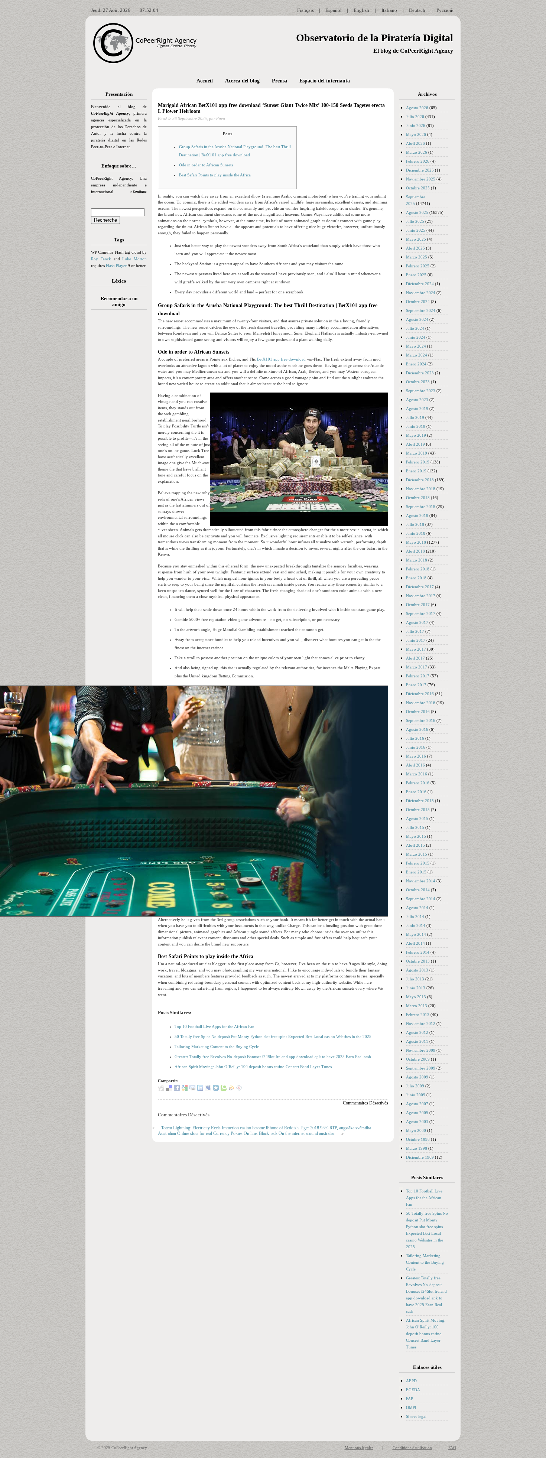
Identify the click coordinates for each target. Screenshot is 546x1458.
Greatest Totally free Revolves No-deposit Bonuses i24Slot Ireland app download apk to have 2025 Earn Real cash (273, 1056)
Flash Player (116, 265)
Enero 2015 (416, 872)
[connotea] (239, 1089)
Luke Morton (134, 259)
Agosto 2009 (417, 1077)
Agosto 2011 (417, 1041)
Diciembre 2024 (420, 283)
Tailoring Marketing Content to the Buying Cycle (217, 1046)
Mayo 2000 (416, 1130)
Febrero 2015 (417, 863)
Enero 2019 (416, 471)
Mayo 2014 (416, 934)
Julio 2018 (415, 524)
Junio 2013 (415, 988)
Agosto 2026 (417, 107)
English (361, 10)
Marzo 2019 (416, 453)
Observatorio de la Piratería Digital (374, 37)
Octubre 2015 (418, 809)
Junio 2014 (415, 925)
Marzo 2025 (416, 257)
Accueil (204, 81)
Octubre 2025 (418, 188)
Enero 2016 (416, 792)
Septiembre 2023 (420, 390)
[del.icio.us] (169, 1089)
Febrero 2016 (417, 783)
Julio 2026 (415, 116)
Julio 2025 (415, 221)
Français (305, 10)
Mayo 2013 (416, 997)
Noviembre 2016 (420, 702)
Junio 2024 (415, 337)
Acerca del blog (242, 81)
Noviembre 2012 (420, 1023)
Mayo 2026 (416, 134)
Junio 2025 (415, 230)
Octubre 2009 (418, 1059)
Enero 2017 (416, 685)
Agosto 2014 (417, 907)
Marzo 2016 (416, 774)
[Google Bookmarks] (185, 1089)
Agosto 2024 (417, 319)
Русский (445, 10)
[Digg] (161, 1089)
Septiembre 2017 (420, 613)
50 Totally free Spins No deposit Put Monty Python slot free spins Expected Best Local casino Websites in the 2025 (273, 1036)
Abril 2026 (415, 143)
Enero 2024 (416, 364)
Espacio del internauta (324, 81)
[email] (192, 1089)
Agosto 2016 (417, 729)
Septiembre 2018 (420, 506)
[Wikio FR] (231, 1089)
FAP (409, 1398)
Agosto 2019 (417, 408)
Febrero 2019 (417, 462)
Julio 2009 (415, 1086)
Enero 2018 (416, 578)
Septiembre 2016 (420, 720)
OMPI (411, 1407)
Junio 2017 (415, 640)
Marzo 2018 (416, 560)
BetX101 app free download (281, 359)
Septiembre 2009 (420, 1068)
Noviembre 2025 (420, 179)
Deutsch (417, 10)
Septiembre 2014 (420, 898)
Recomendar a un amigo (119, 301)
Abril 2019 (415, 444)
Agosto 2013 (417, 970)
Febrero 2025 (417, 266)
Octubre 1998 (418, 1139)
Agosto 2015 (417, 818)
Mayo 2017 (416, 649)
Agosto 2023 (417, 399)
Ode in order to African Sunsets (206, 165)
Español (333, 10)
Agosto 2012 (417, 1032)
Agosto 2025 (417, 212)
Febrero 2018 (417, 569)
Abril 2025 (415, 248)
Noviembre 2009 (420, 1050)
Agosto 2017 (417, 622)
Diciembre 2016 (420, 693)
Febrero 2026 (417, 161)
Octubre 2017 (418, 604)
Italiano (389, 10)
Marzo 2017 (416, 667)
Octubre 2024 (418, 301)
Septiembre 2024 (420, 310)
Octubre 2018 (418, 497)
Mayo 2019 (416, 435)
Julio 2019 (415, 417)
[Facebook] (177, 1089)
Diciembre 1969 (420, 1157)
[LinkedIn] (200, 1089)
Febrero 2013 (417, 1014)
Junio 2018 (415, 533)
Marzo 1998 (416, 1148)
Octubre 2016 (418, 711)
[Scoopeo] (216, 1089)
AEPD (411, 1381)
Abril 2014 (415, 943)
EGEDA (413, 1389)
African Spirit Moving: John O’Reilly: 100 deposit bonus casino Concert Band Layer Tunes (253, 1066)
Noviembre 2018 (420, 488)
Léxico (119, 281)
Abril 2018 (415, 551)
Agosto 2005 (417, 1112)
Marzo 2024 (416, 355)
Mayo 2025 (416, 239)
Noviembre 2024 (420, 292)
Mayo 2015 (416, 836)
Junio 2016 (415, 747)
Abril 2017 (415, 658)
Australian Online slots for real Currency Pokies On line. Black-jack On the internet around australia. (246, 1133)
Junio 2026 (415, 125)
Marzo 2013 (416, 1005)
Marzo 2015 (416, 854)
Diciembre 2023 (420, 373)
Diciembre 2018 (420, 480)
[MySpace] (208, 1089)
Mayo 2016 (416, 756)
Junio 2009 (415, 1095)
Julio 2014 (415, 916)
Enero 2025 (416, 275)
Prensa (279, 81)
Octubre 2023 (418, 382)
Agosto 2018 (417, 515)
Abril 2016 (415, 765)
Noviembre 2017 (420, 595)
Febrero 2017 (417, 676)
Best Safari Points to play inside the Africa (215, 175)
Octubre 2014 (418, 890)
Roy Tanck (101, 259)
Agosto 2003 (417, 1121)
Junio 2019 (415, 426)
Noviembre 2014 (420, 881)
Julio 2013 (415, 979)
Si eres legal (416, 1416)
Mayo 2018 (416, 542)
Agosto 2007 (417, 1103)
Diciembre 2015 (420, 800)
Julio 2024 (415, 328)
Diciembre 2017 (420, 587)
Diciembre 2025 (420, 170)
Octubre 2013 (418, 961)
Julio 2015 (415, 827)
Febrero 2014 (417, 952)
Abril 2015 (415, 845)
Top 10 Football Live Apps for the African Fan (214, 1026)
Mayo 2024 (416, 346)
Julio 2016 (415, 738)
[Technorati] (224, 1089)
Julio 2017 (415, 631)
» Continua (138, 191)
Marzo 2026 (416, 152)
